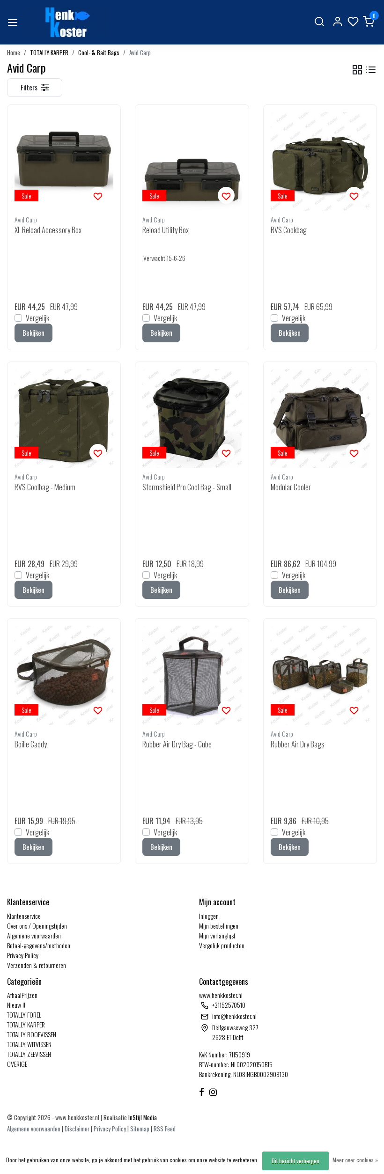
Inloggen (209, 916)
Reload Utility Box (165, 230)
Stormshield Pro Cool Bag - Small (186, 487)
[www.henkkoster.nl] (66, 22)
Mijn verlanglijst (217, 935)
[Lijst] (371, 70)
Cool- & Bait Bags (98, 52)
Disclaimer (77, 1128)
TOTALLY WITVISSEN (29, 1044)
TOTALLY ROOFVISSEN (31, 1034)
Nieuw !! (16, 1005)
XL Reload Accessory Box (48, 230)
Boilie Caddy (31, 744)
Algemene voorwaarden (34, 935)
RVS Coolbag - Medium (45, 487)
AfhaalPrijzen (22, 995)
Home (13, 52)
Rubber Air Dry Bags (298, 744)
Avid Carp (140, 52)
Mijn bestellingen (218, 925)
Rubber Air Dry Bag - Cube (177, 744)
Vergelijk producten (221, 945)
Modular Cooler (291, 487)
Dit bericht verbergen (295, 1161)
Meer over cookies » (355, 1160)
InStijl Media (142, 1117)
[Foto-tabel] (357, 70)
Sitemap (139, 1128)
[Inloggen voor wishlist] (97, 195)
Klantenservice (24, 916)
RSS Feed (165, 1128)
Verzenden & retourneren (36, 965)
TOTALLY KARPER (49, 52)
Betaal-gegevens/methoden (38, 945)
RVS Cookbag (289, 230)
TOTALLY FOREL (24, 1014)
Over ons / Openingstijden (37, 925)
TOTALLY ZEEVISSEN (29, 1054)
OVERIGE (17, 1064)
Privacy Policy (22, 955)
